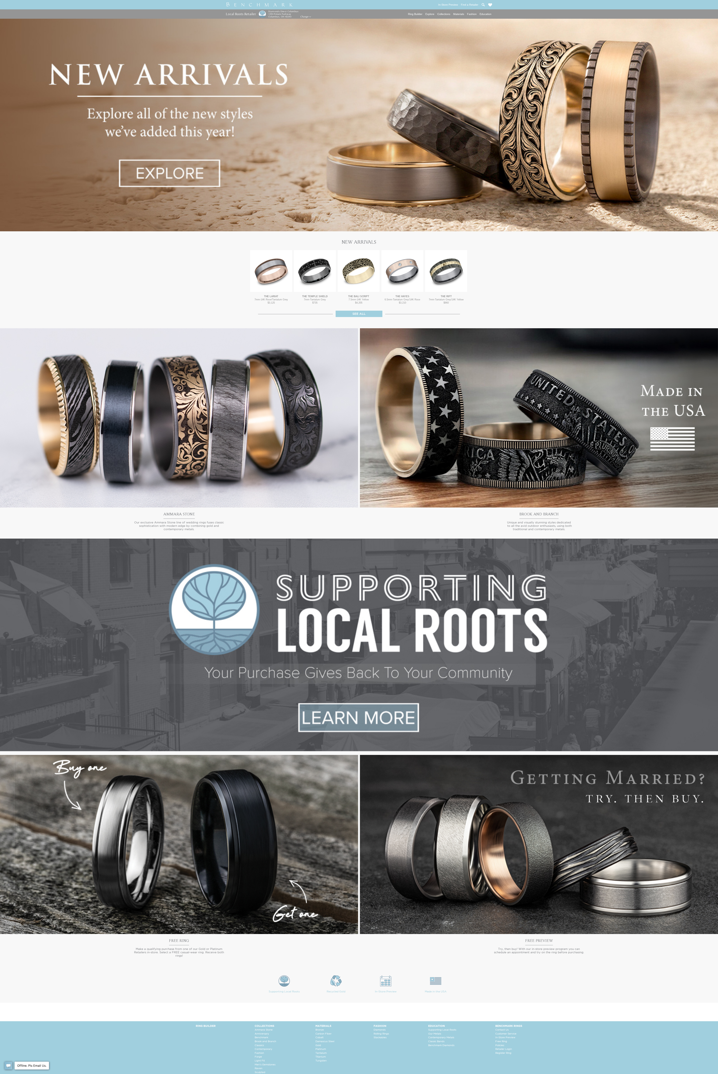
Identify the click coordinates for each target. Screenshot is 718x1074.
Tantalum (321, 1053)
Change (304, 16)
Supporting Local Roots (284, 992)
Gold (318, 1045)
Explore (429, 14)
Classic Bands (436, 1042)
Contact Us (502, 1030)
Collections (443, 14)
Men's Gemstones (265, 1065)
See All (359, 314)
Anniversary (262, 1034)
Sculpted (260, 1072)
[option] (271, 277)
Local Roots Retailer (241, 14)
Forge (258, 1057)
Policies (499, 1045)
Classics (259, 1045)
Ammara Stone (264, 1030)
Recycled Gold (336, 992)
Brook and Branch (265, 1042)
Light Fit (260, 1061)
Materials (458, 14)
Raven (258, 1068)
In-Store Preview (386, 992)
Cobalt (319, 1038)
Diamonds (380, 1030)
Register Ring (503, 1053)
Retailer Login (503, 1049)
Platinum (320, 1049)
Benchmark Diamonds (441, 1045)
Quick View (271, 288)
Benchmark (261, 1038)
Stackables (380, 1038)
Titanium (320, 1057)
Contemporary (263, 1049)
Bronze (319, 1030)
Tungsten (321, 1061)
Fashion (472, 14)
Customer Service (505, 1034)
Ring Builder (415, 14)
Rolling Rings (381, 1034)
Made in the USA (436, 992)
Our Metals (434, 1034)
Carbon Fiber (323, 1034)
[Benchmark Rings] (259, 4)
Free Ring (501, 1042)
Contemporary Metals (441, 1038)
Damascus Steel (324, 1042)
